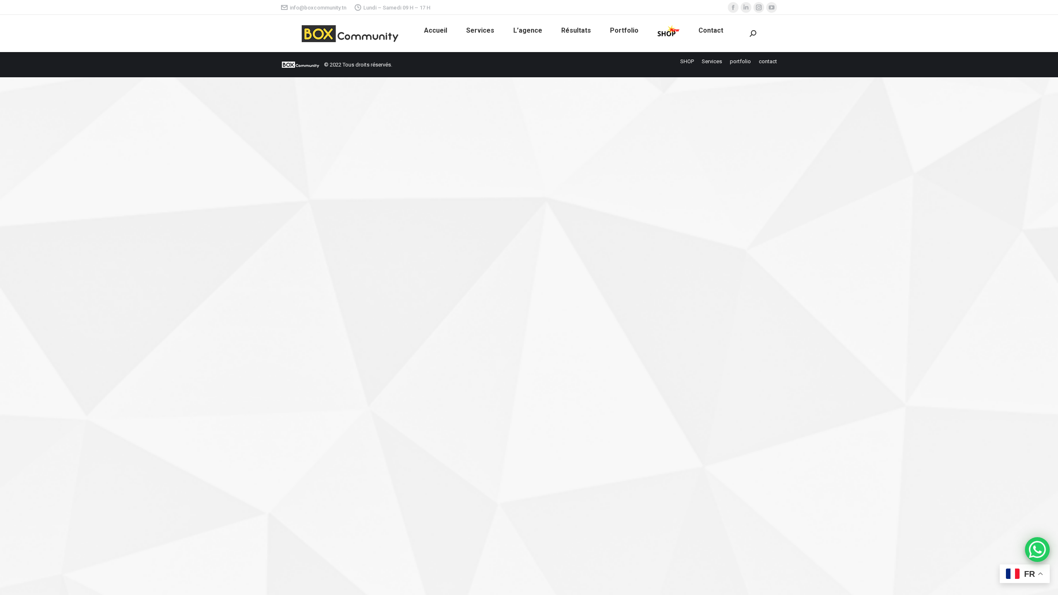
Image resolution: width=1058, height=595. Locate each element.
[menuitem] (435, 30)
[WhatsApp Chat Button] (1037, 549)
